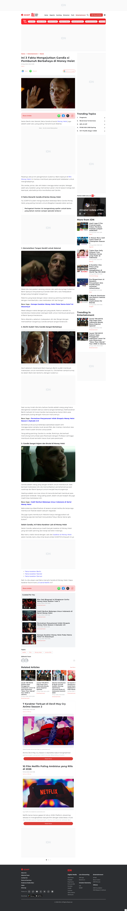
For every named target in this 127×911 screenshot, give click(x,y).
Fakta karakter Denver (33, 576)
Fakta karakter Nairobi (33, 574)
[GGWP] (29, 15)
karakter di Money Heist (62, 534)
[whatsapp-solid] (58, 115)
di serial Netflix (44, 582)
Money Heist (62, 121)
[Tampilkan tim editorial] (74, 660)
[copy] (72, 115)
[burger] (105, 15)
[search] (88, 15)
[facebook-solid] (63, 115)
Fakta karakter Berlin (33, 571)
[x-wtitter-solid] (67, 115)
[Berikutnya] (76, 678)
